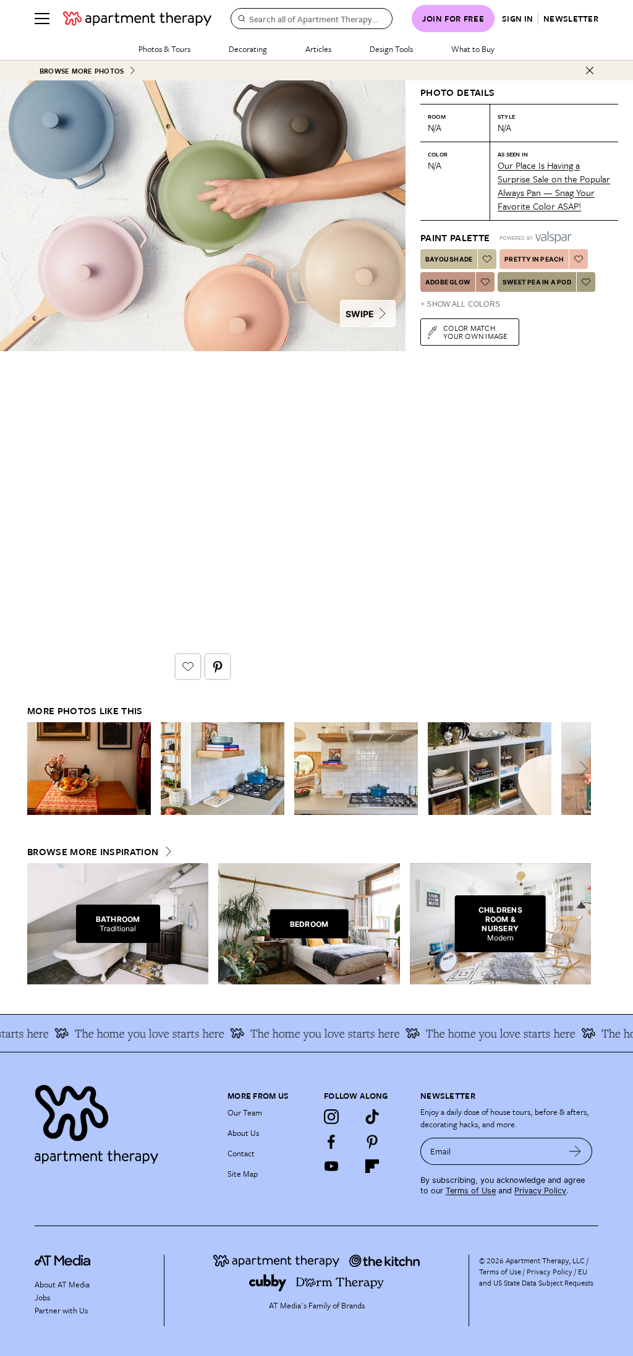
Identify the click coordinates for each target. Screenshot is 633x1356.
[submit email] (575, 1151)
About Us (243, 1133)
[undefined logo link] (137, 18)
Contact (241, 1153)
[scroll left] (37, 769)
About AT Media (62, 1284)
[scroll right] (581, 769)
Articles (318, 49)
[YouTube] (331, 1166)
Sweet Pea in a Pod (537, 282)
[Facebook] (331, 1141)
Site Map (242, 1173)
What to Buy (473, 49)
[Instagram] (331, 1116)
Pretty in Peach (534, 259)
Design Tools (391, 49)
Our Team (244, 1112)
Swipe (360, 314)
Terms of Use (471, 1190)
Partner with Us (61, 1310)
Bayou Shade (448, 259)
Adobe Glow (447, 282)
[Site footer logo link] (124, 1121)
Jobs (42, 1297)
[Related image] (89, 768)
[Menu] (42, 18)
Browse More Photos (82, 71)
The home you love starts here (135, 1033)
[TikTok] (372, 1116)
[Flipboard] (372, 1166)
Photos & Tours (164, 49)
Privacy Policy (540, 1190)
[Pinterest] (372, 1141)
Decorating (248, 49)
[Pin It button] (217, 666)
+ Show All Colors (460, 304)
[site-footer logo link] (62, 1262)
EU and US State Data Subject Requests (536, 1277)
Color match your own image (475, 331)
